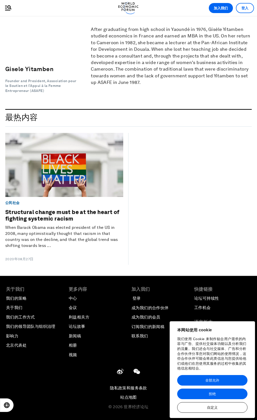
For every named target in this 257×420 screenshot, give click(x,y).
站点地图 (128, 397)
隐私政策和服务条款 (128, 388)
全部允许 (212, 380)
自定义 (212, 407)
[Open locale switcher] (6, 405)
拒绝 (212, 394)
